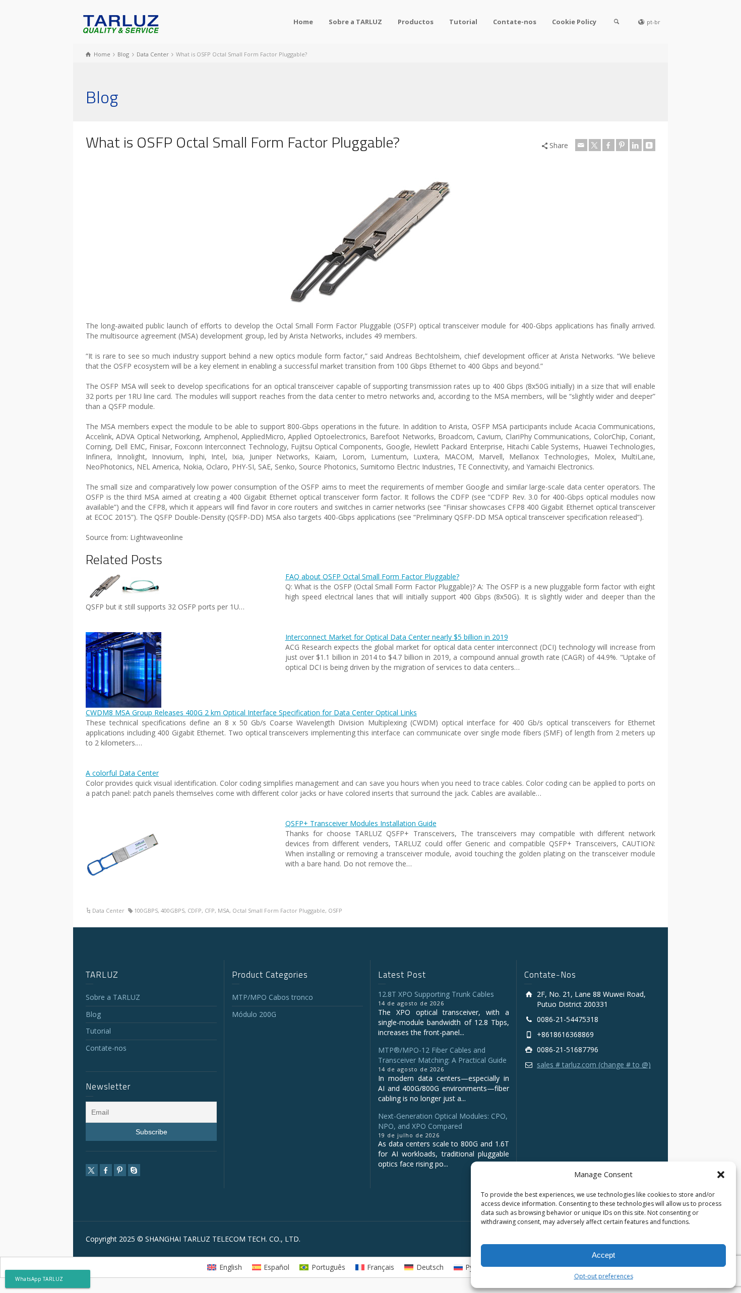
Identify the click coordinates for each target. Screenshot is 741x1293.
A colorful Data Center (122, 773)
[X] (595, 145)
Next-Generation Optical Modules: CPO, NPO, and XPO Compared (443, 1121)
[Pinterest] (622, 145)
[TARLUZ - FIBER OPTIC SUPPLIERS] (121, 23)
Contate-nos (514, 21)
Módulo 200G (254, 1014)
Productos (416, 21)
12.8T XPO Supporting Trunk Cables (436, 994)
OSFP (335, 910)
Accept (603, 1255)
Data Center (108, 910)
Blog (93, 1014)
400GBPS (172, 910)
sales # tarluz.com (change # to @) (594, 1064)
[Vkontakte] (649, 145)
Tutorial (463, 21)
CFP (210, 910)
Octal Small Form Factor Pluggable (278, 910)
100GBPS (146, 910)
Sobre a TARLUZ (355, 21)
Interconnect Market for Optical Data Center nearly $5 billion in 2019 (396, 637)
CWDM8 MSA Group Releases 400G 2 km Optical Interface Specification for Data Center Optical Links (251, 712)
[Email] (581, 145)
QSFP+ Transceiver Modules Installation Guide (361, 823)
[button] (721, 1175)
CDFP (195, 910)
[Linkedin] (636, 145)
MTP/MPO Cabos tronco (272, 997)
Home (303, 21)
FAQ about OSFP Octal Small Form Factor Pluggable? (372, 576)
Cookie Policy (574, 21)
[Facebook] (608, 145)
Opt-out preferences (603, 1276)
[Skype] (134, 1170)
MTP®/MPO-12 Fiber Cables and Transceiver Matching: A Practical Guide (442, 1055)
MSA (223, 910)
